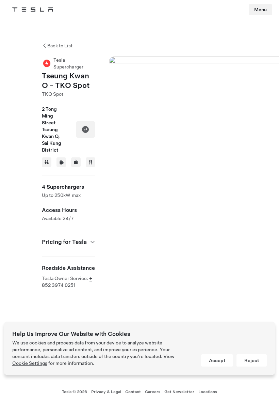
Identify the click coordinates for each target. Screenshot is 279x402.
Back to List (59, 45)
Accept (217, 360)
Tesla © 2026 (74, 391)
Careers (152, 391)
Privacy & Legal (106, 391)
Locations (207, 391)
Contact (133, 391)
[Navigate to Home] (33, 9)
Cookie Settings (29, 363)
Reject (251, 360)
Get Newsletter (179, 391)
